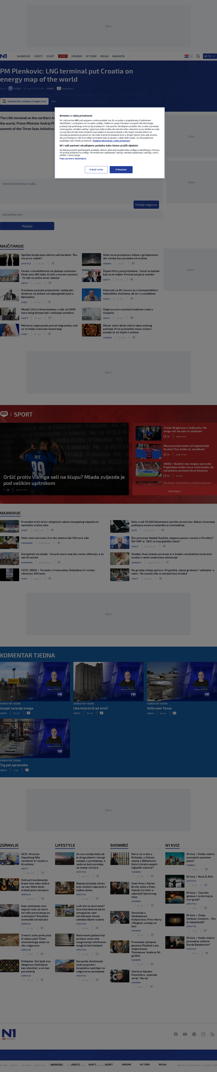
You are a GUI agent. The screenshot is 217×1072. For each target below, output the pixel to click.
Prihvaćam (121, 169)
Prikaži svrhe (96, 169)
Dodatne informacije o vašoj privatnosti (111, 140)
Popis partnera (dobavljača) (73, 158)
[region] (110, 142)
